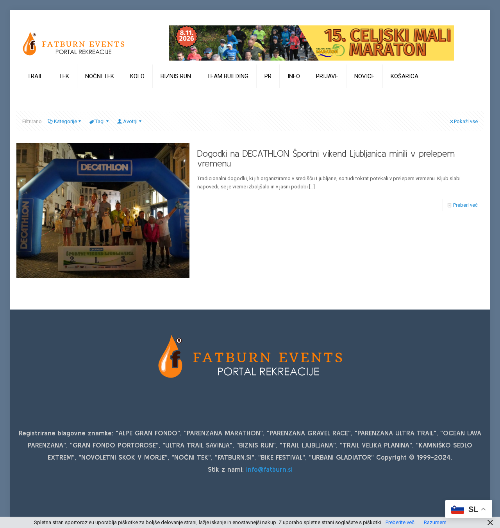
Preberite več (400, 522)
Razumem (435, 522)
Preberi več (465, 205)
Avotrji (130, 121)
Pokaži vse (466, 121)
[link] (35, 96)
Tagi (100, 121)
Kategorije (65, 121)
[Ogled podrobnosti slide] (311, 43)
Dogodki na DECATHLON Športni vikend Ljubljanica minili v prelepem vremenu (326, 158)
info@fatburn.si (269, 469)
